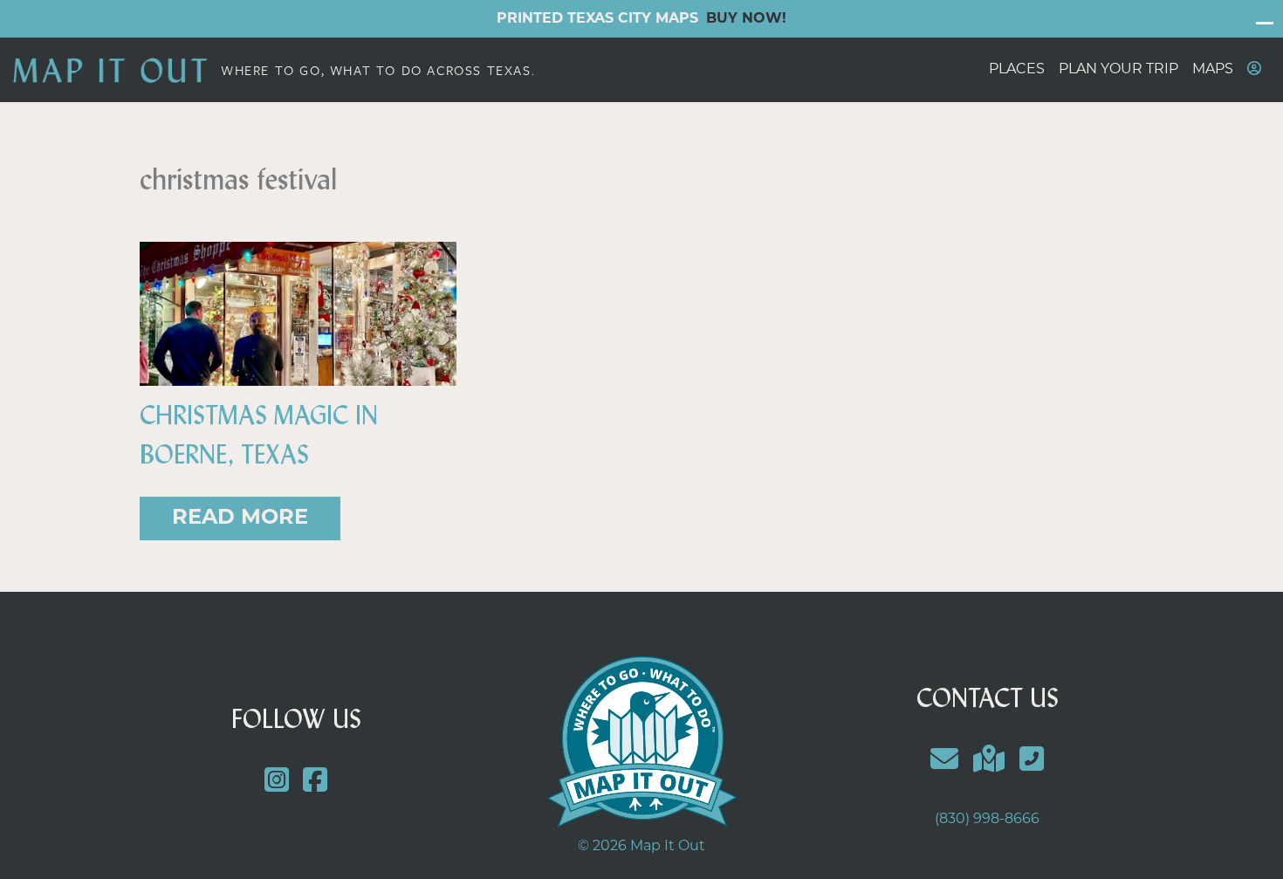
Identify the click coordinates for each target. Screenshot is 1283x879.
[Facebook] (315, 783)
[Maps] (989, 761)
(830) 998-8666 (987, 820)
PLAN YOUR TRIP (1118, 70)
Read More (240, 518)
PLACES (1017, 70)
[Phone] (1031, 761)
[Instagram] (276, 783)
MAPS (1212, 70)
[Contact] (944, 761)
